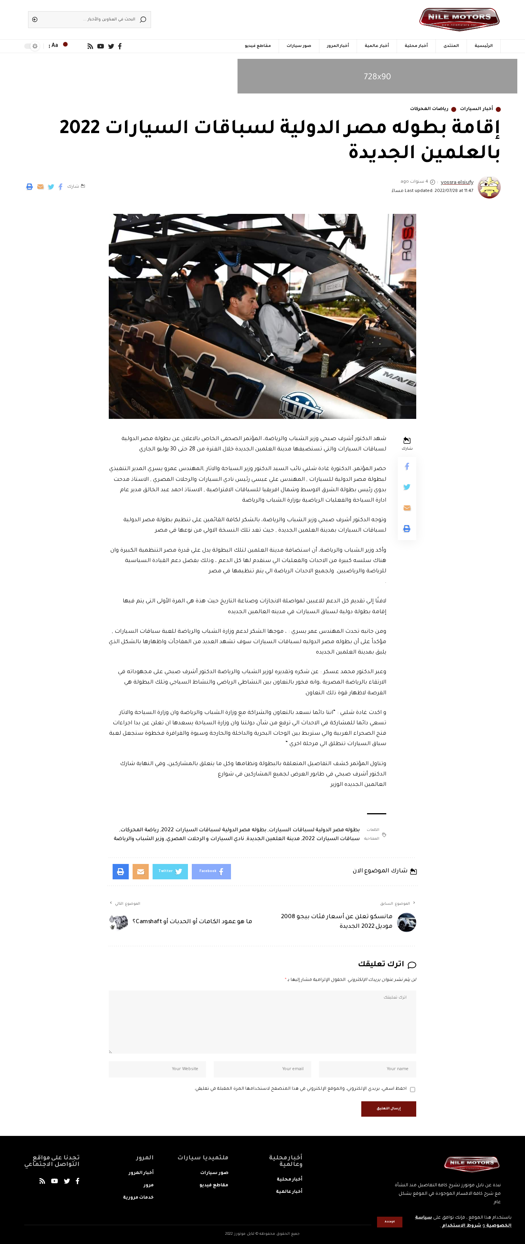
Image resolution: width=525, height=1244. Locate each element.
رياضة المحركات (139, 830)
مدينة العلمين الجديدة (273, 839)
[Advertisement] (274, 17)
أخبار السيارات (476, 109)
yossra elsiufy (457, 182)
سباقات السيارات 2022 (331, 839)
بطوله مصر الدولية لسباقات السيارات (314, 830)
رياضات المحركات (429, 109)
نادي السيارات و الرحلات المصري (205, 839)
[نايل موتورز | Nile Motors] (459, 19)
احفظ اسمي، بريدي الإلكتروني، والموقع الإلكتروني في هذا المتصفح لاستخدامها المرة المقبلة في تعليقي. (300, 1089)
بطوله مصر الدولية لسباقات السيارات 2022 (213, 830)
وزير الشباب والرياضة (139, 839)
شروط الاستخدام (461, 1226)
